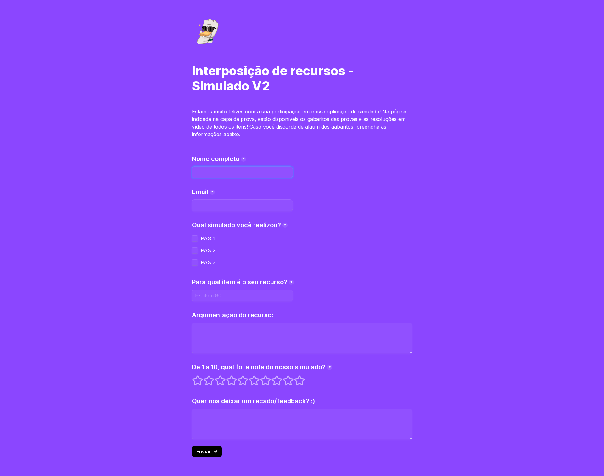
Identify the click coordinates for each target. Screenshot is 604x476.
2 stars (204, 378)
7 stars (261, 378)
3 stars (216, 378)
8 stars (272, 378)
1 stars (193, 378)
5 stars (238, 378)
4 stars (227, 378)
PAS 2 (208, 250)
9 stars (284, 378)
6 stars (250, 378)
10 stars (295, 378)
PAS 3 (208, 262)
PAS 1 (208, 238)
